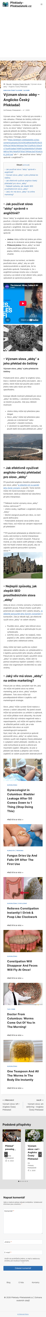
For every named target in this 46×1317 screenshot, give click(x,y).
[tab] (18, 1181)
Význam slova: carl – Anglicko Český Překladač (34, 1152)
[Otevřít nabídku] (41, 4)
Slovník (27, 90)
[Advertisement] (23, 33)
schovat (26, 165)
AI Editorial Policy (23, 1314)
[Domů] (4, 84)
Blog (8, 1282)
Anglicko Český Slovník (12, 90)
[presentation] (12, 1135)
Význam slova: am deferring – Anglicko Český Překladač (34, 1105)
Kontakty (35, 1282)
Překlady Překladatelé (13, 110)
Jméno (8, 1242)
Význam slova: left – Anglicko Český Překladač (11, 1105)
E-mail (7, 1252)
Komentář (9, 1211)
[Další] (40, 1154)
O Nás (21, 1282)
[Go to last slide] (6, 1154)
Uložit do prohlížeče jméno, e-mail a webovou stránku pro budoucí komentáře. (22, 1260)
